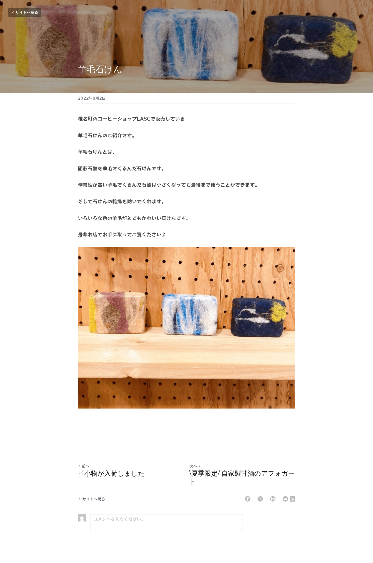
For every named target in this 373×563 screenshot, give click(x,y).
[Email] (285, 499)
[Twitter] (260, 499)
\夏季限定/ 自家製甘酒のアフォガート (242, 477)
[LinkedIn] (273, 499)
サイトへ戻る (26, 12)
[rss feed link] (292, 499)
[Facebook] (247, 499)
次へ (193, 466)
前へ (85, 466)
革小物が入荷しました (111, 473)
